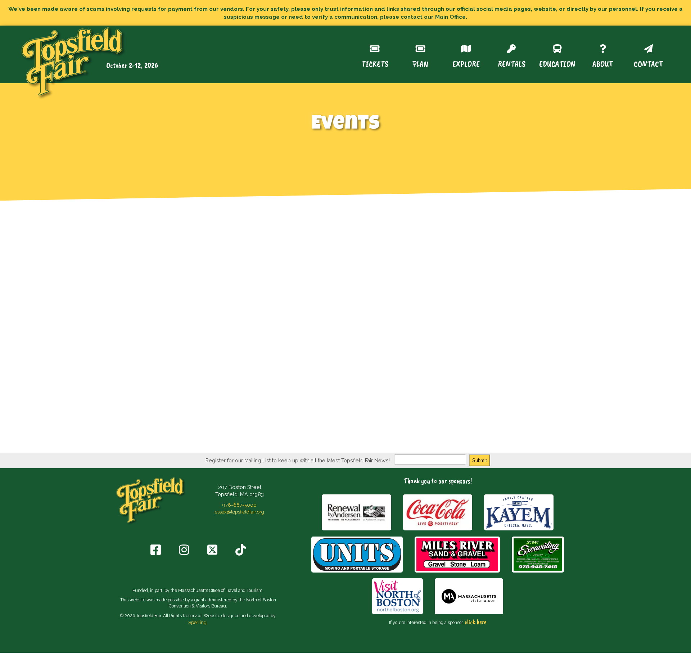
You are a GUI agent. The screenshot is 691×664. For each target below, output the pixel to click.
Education (557, 63)
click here (475, 622)
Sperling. (198, 622)
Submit (479, 460)
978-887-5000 (239, 505)
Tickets (374, 63)
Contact (648, 63)
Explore (466, 63)
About (602, 63)
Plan (420, 63)
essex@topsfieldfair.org (239, 512)
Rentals (511, 63)
